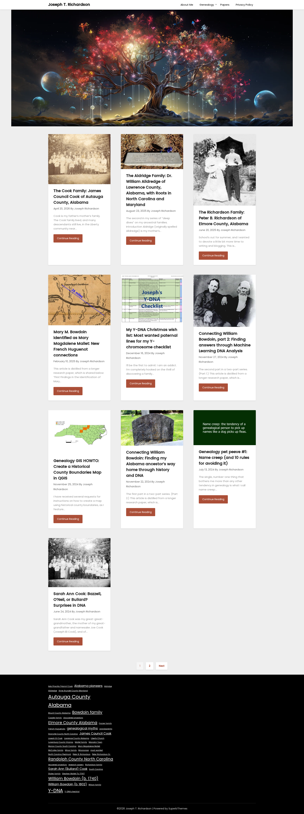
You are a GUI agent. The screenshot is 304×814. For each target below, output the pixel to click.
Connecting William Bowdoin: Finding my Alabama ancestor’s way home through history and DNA (150, 464)
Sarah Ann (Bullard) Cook (67, 769)
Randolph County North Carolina (80, 759)
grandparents (105, 729)
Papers (224, 5)
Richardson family (93, 764)
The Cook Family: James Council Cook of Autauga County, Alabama (78, 196)
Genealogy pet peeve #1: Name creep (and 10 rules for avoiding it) (224, 457)
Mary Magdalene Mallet (89, 746)
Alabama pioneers (88, 686)
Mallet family (81, 742)
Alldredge (52, 690)
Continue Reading (68, 238)
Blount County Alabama (59, 713)
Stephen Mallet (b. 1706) (73, 773)
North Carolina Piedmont (59, 754)
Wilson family (94, 784)
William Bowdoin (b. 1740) (73, 778)
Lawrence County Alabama (76, 738)
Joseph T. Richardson (69, 4)
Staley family (54, 773)
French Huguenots (56, 729)
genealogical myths (82, 728)
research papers (76, 764)
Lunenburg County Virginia (60, 742)
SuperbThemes (178, 808)
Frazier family (105, 723)
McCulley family (55, 750)
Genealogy (207, 5)
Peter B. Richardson (81, 754)
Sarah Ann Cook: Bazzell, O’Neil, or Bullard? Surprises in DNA (77, 599)
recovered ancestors (57, 764)
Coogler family (55, 717)
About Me (186, 5)
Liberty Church (97, 738)
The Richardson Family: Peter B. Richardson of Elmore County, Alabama (223, 218)
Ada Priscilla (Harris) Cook (60, 686)
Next (161, 666)
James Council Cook (95, 733)
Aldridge (108, 686)
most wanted (96, 750)
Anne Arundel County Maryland (73, 690)
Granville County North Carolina (63, 734)
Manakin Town (95, 742)
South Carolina (96, 769)
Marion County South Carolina (62, 746)
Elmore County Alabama (72, 722)
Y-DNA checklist (72, 791)
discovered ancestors (73, 717)
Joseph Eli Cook (55, 738)
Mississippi (83, 750)
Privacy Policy (244, 5)
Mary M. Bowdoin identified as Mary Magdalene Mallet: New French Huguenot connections (76, 343)
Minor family (71, 750)
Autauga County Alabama (69, 701)
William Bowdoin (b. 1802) (67, 784)
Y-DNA (55, 790)
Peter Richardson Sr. (101, 754)
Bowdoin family (87, 712)
